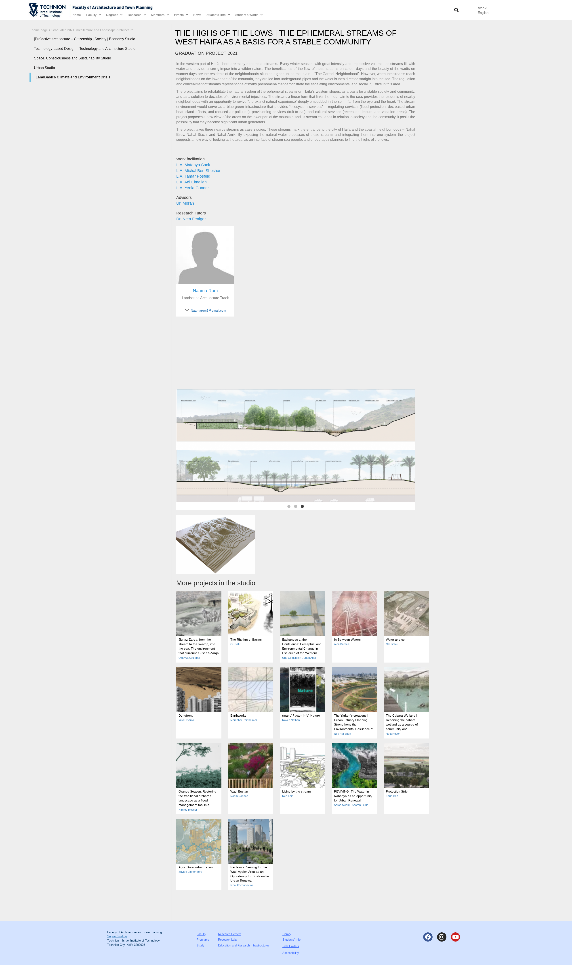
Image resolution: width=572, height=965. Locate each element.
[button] (456, 10)
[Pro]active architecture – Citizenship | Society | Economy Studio (84, 39)
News (197, 15)
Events (179, 15)
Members (157, 15)
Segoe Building (117, 936)
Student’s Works (246, 15)
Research (134, 15)
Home (76, 15)
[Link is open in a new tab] (49, 10)
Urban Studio (44, 68)
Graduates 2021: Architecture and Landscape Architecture (92, 30)
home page (40, 30)
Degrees (112, 15)
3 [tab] (302, 506)
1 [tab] (289, 506)
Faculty (91, 15)
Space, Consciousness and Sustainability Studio (72, 58)
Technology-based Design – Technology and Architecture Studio (84, 48)
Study (200, 945)
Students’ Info (216, 15)
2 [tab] (295, 506)
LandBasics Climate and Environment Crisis (73, 77)
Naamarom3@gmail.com (208, 310)
